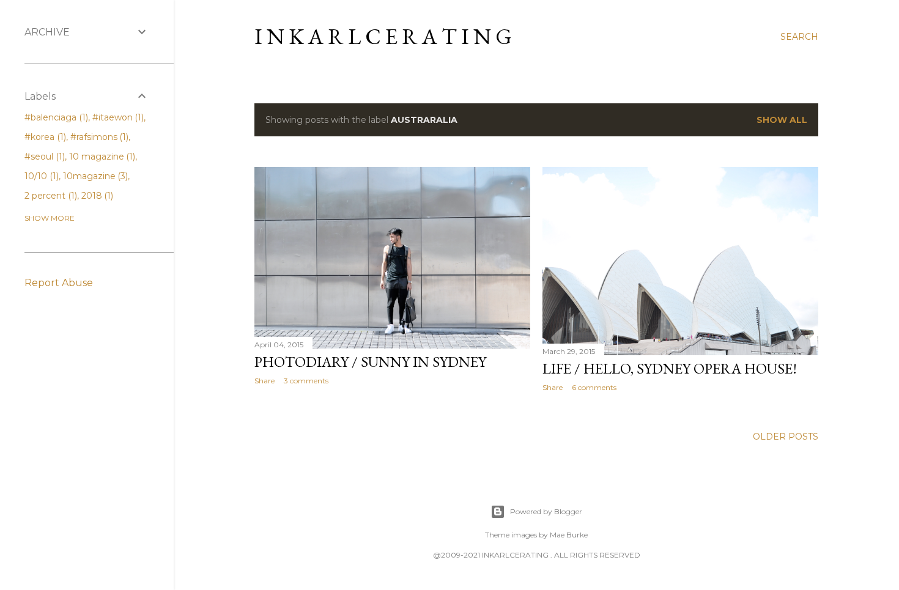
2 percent (49, 195)
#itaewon (117, 117)
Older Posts (785, 436)
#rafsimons (98, 136)
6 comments (594, 387)
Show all (782, 119)
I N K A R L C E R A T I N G (383, 36)
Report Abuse (58, 283)
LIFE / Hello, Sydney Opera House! (669, 368)
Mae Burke (569, 534)
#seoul (43, 156)
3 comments (306, 380)
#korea (44, 136)
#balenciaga (55, 117)
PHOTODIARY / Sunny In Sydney (370, 361)
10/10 (40, 176)
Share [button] (264, 380)
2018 (96, 195)
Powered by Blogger (546, 511)
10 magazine (101, 156)
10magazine (94, 176)
